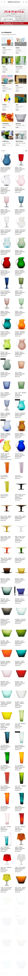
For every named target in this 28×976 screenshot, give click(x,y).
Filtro (4, 150)
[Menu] (1, 2)
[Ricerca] (4, 2)
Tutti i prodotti (6, 23)
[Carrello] (26, 2)
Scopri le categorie (8, 19)
